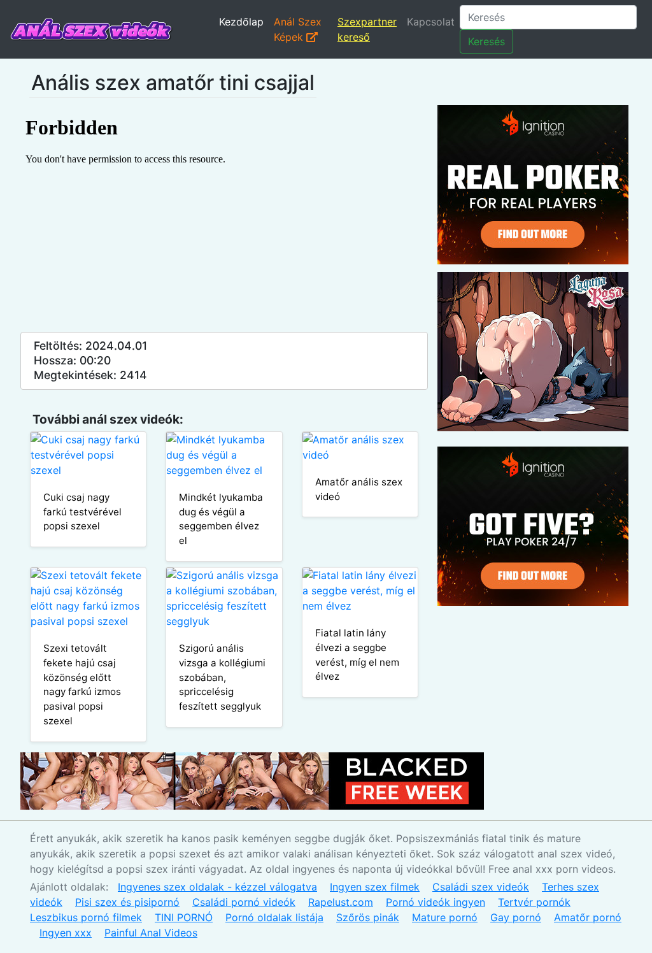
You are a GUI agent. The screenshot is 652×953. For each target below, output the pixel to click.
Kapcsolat (431, 21)
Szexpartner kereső (367, 29)
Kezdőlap (241, 21)
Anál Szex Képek (298, 29)
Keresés (486, 41)
